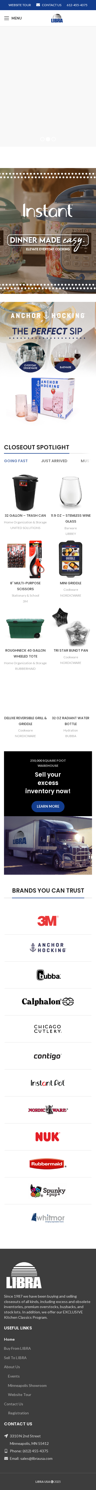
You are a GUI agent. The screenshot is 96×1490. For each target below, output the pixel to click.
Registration (18, 1413)
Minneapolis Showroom (27, 1385)
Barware (71, 528)
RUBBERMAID (25, 669)
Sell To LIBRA (15, 1357)
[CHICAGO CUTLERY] (48, 1029)
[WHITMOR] (48, 1217)
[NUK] (48, 1136)
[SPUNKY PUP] (48, 1190)
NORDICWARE (70, 595)
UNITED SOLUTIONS (25, 528)
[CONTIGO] (48, 1055)
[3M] (48, 921)
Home (9, 1339)
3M (25, 601)
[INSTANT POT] (48, 1082)
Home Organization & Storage (25, 522)
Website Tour (19, 1394)
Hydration (70, 730)
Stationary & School (25, 595)
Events (14, 1376)
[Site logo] (57, 17)
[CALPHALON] (48, 1002)
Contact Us (13, 1404)
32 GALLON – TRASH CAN (25, 515)
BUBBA (70, 736)
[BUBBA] (48, 975)
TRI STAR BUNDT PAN (71, 650)
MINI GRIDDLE (70, 583)
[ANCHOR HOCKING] (48, 948)
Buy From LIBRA (30, 70)
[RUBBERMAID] (48, 1163)
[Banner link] (48, 231)
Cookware (70, 590)
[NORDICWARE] (48, 1109)
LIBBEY (71, 534)
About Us (12, 1366)
